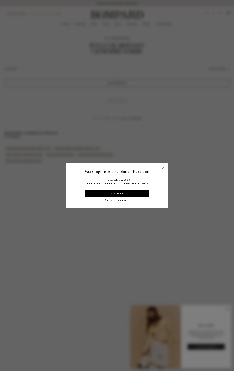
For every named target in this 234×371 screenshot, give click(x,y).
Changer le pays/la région (117, 200)
